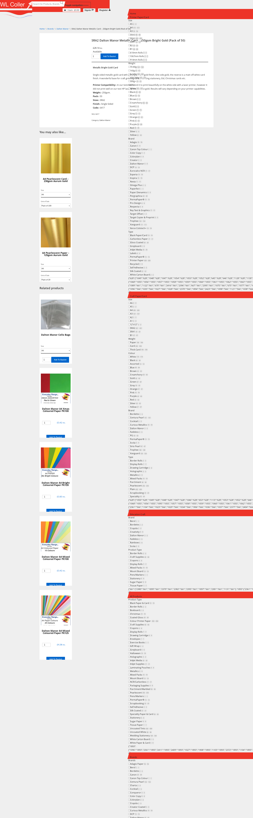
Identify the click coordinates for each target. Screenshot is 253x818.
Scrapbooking (139, 492)
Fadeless (136, 431)
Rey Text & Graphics (142, 210)
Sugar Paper (138, 582)
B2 (134, 45)
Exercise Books (139, 642)
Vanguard (138, 224)
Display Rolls (138, 464)
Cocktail (136, 421)
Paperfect (136, 188)
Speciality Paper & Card (144, 714)
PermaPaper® (140, 199)
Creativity (136, 531)
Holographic (138, 471)
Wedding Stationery (143, 735)
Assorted (137, 363)
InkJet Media (138, 249)
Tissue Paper (138, 585)
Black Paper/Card (141, 235)
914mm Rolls (138, 59)
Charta (135, 785)
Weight (131, 63)
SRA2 (136, 38)
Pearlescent (139, 485)
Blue (135, 95)
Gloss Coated (139, 242)
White (136, 88)
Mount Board (139, 571)
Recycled (136, 264)
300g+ (135, 81)
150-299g (138, 77)
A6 (133, 303)
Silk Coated (138, 271)
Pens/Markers (139, 574)
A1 (133, 320)
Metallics (136, 475)
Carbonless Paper (141, 238)
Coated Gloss (139, 617)
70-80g (136, 66)
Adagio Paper (139, 763)
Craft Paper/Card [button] (138, 296)
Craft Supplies (139, 556)
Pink (135, 120)
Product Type (135, 549)
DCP (135, 167)
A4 (134, 27)
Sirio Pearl (137, 446)
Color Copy (137, 152)
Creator (135, 160)
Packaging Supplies (141, 685)
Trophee (137, 221)
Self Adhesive (138, 267)
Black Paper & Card (142, 603)
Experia (136, 174)
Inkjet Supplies (140, 663)
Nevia (135, 181)
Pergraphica (138, 195)
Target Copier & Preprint (144, 217)
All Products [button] (136, 596)
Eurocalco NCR (140, 170)
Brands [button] (133, 757)
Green (136, 110)
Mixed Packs (138, 478)
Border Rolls (138, 460)
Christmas (137, 613)
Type (130, 231)
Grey (135, 113)
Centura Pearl (140, 417)
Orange (136, 117)
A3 (134, 31)
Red (134, 127)
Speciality (137, 496)
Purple (136, 124)
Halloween (138, 653)
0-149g (136, 74)
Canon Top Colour (141, 149)
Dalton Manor (139, 163)
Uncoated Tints (141, 728)
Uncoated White (140, 732)
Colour (131, 84)
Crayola (135, 528)
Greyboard (137, 246)
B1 (134, 49)
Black (135, 92)
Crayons (136, 560)
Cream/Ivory (139, 102)
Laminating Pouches (142, 667)
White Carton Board (142, 274)
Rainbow (136, 542)
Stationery (137, 578)
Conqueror (137, 792)
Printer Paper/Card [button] (139, 17)
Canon (135, 145)
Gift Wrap (136, 646)
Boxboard (136, 610)
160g (135, 70)
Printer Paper (140, 260)
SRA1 (135, 41)
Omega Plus (138, 185)
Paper (136, 342)
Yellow (136, 135)
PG (134, 435)
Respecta (136, 206)
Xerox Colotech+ (141, 228)
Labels (135, 253)
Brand (131, 138)
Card (136, 345)
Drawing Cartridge (141, 467)
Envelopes (137, 638)
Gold (134, 106)
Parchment (138, 482)
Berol (134, 521)
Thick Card (138, 349)
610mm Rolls (138, 52)
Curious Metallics (141, 424)
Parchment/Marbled (142, 689)
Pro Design (137, 203)
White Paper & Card (141, 742)
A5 (133, 24)
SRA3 (135, 34)
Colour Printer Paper (144, 621)
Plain (136, 489)
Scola (134, 442)
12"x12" (135, 324)
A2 (133, 317)
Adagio (136, 142)
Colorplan (136, 156)
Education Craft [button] (137, 514)
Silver (134, 131)
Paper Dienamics (140, 192)
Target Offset (138, 213)
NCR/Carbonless (141, 681)
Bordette (136, 414)
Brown (135, 99)
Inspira (136, 178)
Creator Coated (139, 806)
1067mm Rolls (139, 56)
